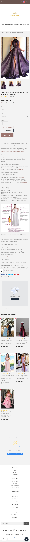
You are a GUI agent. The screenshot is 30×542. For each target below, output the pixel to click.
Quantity (3, 120)
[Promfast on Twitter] (3, 530)
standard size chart (21, 177)
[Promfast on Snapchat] (16, 530)
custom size (24, 182)
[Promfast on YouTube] (21, 530)
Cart (21, 1)
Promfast (11, 534)
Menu (4, 1)
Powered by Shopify (19, 534)
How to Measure (15, 485)
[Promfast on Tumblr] (19, 530)
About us (15, 472)
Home (2, 32)
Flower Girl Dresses (15, 514)
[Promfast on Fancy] (25, 530)
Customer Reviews (15, 487)
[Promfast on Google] (11, 530)
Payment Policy (15, 498)
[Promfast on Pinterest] (8, 530)
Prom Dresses (15, 507)
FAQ (11, 256)
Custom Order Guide (15, 489)
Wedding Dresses (15, 509)
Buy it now (7, 135)
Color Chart (15, 481)
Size (2, 106)
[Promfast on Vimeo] (23, 530)
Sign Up (26, 523)
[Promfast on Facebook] (6, 530)
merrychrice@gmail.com (18, 151)
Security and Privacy (15, 501)
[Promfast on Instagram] (14, 530)
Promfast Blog (15, 476)
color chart (20, 169)
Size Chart (15, 483)
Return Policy (5, 256)
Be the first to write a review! (15, 454)
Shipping (3, 102)
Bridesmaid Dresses (15, 511)
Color (2, 113)
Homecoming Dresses (15, 512)
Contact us (15, 474)
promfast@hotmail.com (6, 151)
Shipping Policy (15, 500)
